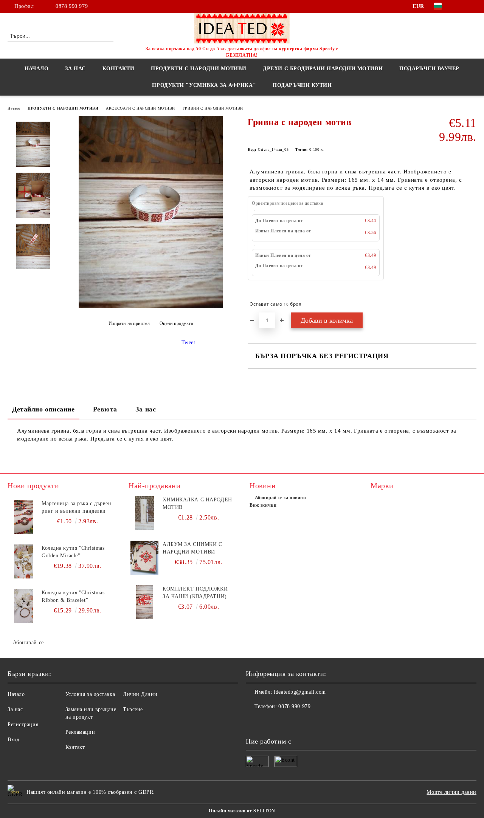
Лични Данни (140, 694)
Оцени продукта (176, 323)
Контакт (75, 747)
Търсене (133, 709)
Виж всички (263, 505)
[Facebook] (461, 6)
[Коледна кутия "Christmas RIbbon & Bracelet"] (23, 606)
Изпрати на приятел (129, 323)
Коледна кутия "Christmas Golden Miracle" (73, 551)
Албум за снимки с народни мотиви (192, 548)
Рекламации (80, 732)
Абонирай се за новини (280, 497)
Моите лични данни (451, 792)
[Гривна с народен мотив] (151, 306)
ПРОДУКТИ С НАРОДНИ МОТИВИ (63, 108)
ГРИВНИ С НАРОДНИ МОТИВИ (213, 108)
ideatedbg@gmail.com (300, 692)
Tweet (188, 342)
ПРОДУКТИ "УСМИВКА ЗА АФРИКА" (204, 85)
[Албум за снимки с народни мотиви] (144, 558)
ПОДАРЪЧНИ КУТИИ (302, 85)
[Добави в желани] (470, 304)
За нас (145, 409)
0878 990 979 (72, 6)
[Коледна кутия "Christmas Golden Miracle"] (23, 561)
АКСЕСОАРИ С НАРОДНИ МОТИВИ (140, 108)
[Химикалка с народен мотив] (144, 513)
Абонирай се (28, 642)
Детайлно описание (43, 409)
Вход (13, 739)
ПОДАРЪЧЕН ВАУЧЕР (429, 68)
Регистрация (23, 724)
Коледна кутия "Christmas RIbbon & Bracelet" (73, 596)
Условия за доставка (90, 694)
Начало (36, 68)
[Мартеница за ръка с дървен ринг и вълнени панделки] (23, 517)
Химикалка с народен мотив (197, 503)
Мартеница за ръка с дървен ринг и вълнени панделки (77, 507)
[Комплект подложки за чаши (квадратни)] (144, 602)
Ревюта (105, 409)
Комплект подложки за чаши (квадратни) (195, 592)
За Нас (75, 68)
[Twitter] (472, 6)
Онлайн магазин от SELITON (242, 810)
